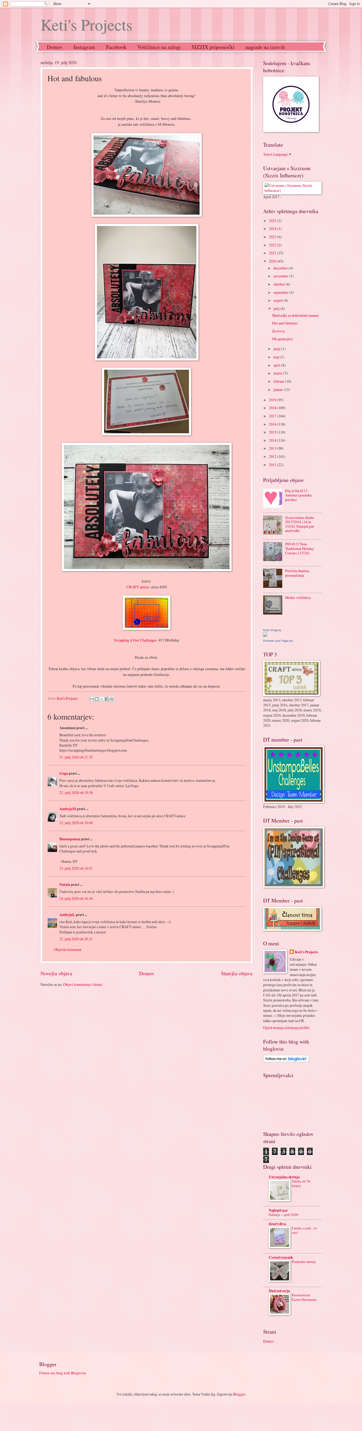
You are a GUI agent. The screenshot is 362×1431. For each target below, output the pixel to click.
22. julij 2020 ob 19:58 (76, 792)
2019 (273, 399)
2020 (273, 261)
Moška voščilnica (298, 597)
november (281, 275)
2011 (273, 464)
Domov (55, 47)
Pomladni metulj (304, 1261)
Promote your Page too (278, 640)
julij (276, 308)
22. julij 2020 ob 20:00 (76, 822)
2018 (273, 407)
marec (278, 373)
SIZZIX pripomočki (213, 47)
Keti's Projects (86, 24)
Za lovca (278, 330)
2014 (273, 440)
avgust (278, 300)
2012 (273, 456)
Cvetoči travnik (281, 1257)
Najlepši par (278, 1210)
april (277, 365)
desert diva (277, 1223)
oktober (279, 284)
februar (279, 381)
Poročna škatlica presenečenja (297, 573)
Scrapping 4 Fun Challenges (135, 640)
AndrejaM (67, 808)
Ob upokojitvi (282, 338)
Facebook (116, 47)
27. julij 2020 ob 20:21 (76, 938)
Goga (63, 773)
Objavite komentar (68, 949)
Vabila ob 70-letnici (301, 1183)
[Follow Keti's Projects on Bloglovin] (286, 1061)
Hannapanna (69, 839)
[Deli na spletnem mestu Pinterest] (111, 699)
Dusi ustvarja (279, 1290)
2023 (273, 236)
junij (277, 348)
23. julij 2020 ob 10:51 (76, 868)
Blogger (239, 1394)
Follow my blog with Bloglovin (62, 1372)
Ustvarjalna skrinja (284, 1177)
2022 (273, 244)
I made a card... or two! (304, 1230)
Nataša (64, 884)
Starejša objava (237, 973)
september (281, 292)
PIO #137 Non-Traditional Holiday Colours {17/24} (299, 548)
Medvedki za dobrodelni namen (295, 315)
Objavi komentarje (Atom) (83, 984)
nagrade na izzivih (265, 47)
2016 (273, 424)
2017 (273, 415)
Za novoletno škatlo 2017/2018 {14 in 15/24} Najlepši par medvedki (299, 524)
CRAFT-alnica (137, 586)
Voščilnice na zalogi (159, 47)
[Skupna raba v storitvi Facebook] (106, 699)
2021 (273, 252)
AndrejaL (67, 914)
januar (278, 389)
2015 (273, 432)
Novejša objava (56, 973)
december (281, 267)
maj (276, 356)
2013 (273, 448)
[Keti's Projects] (265, 635)
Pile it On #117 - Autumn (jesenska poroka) (298, 495)
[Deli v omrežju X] (101, 699)
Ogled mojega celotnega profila (286, 1027)
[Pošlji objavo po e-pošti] (91, 699)
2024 (273, 228)
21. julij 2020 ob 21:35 (76, 757)
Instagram (84, 47)
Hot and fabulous (284, 323)
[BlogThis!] (96, 699)
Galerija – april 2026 (283, 1214)
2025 (273, 220)
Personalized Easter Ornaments (304, 1297)
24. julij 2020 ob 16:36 (76, 898)
